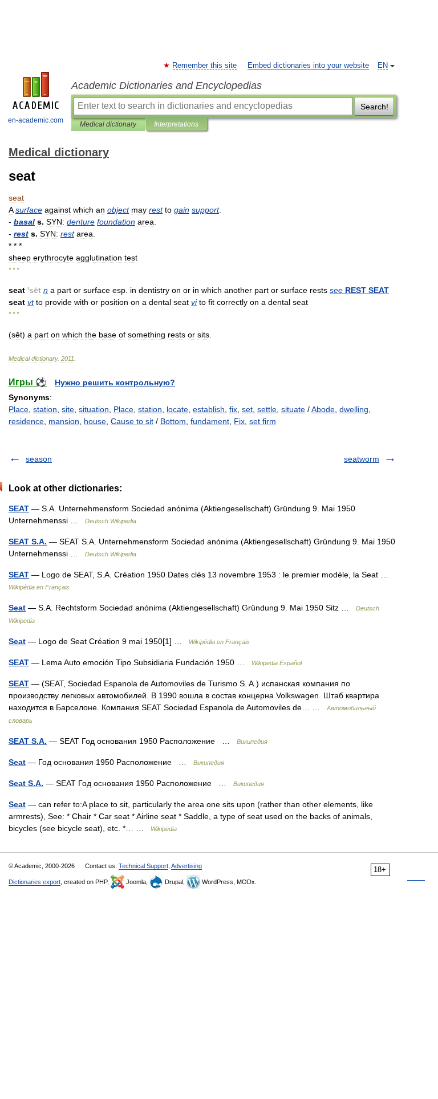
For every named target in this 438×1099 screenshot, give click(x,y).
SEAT (19, 508)
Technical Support (143, 865)
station (45, 409)
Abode (323, 409)
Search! (374, 106)
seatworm (361, 458)
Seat (17, 607)
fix (233, 409)
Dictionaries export (34, 881)
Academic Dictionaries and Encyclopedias (166, 85)
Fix (239, 421)
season (39, 458)
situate (293, 409)
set (247, 409)
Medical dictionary (108, 124)
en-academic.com (35, 120)
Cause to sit (132, 421)
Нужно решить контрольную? (115, 382)
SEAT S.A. (28, 541)
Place (19, 409)
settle (267, 409)
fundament (209, 421)
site (68, 409)
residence (26, 421)
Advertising (186, 865)
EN (383, 66)
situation (94, 409)
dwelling (353, 409)
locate (177, 409)
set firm (262, 421)
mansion (63, 421)
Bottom (173, 421)
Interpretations (176, 124)
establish (209, 409)
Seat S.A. (26, 783)
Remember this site (205, 66)
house (95, 421)
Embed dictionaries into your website (308, 66)
